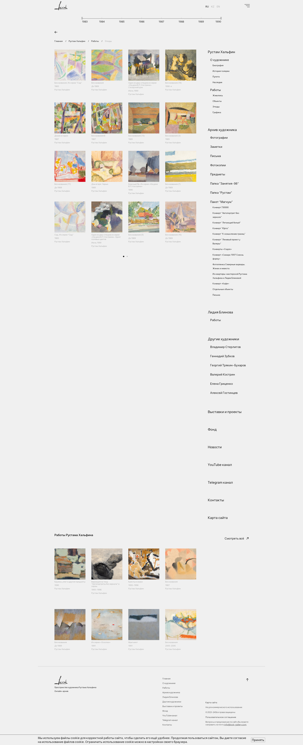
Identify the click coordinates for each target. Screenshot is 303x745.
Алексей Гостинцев (224, 392)
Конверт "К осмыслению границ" (229, 234)
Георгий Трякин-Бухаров (228, 365)
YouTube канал (220, 465)
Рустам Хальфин (77, 41)
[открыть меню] (247, 6)
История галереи (221, 71)
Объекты (217, 101)
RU (207, 6)
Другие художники (223, 339)
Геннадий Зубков (222, 356)
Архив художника (222, 130)
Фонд (212, 429)
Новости (215, 447)
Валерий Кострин (222, 374)
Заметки (216, 146)
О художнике (219, 60)
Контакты (216, 500)
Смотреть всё (234, 538)
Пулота (216, 76)
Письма (215, 156)
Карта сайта (218, 518)
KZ (212, 6)
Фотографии (219, 137)
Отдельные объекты (223, 289)
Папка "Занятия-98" (224, 183)
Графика (217, 112)
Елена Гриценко (221, 383)
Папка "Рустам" (221, 192)
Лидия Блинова (220, 312)
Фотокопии (218, 165)
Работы (95, 41)
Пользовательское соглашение (220, 717)
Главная (58, 41)
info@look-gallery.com (235, 724)
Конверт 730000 (221, 207)
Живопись (218, 95)
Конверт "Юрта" (221, 228)
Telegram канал (220, 482)
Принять (258, 740)
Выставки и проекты (225, 412)
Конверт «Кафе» (221, 283)
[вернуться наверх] (247, 679)
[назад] (55, 32)
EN (218, 6)
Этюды (216, 106)
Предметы (217, 174)
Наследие (217, 82)
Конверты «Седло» (222, 249)
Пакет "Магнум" (221, 201)
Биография (218, 65)
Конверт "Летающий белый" (227, 222)
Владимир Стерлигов (225, 347)
